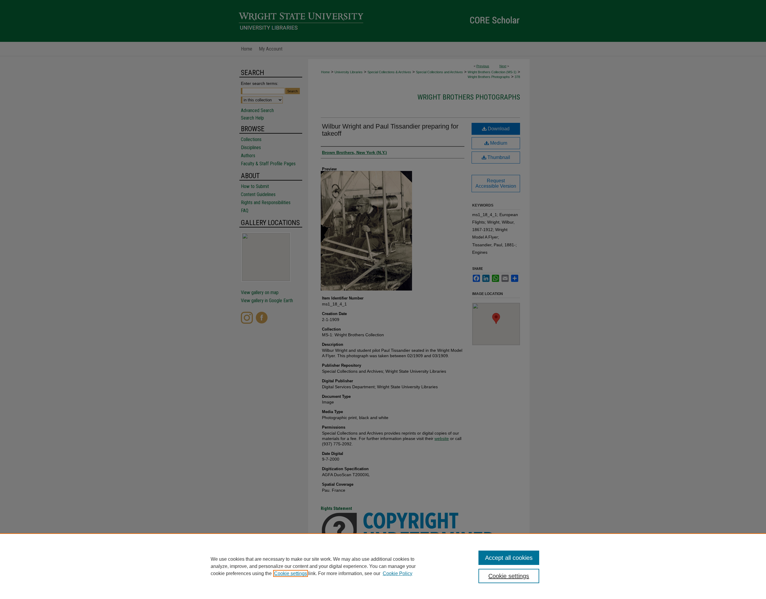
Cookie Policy (397, 573)
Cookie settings (290, 573)
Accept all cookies (509, 557)
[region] (383, 566)
